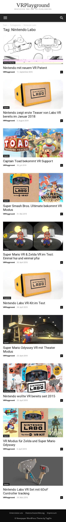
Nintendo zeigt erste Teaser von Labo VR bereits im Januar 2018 (32, 114)
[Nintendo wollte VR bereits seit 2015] (33, 377)
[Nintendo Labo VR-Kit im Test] (33, 284)
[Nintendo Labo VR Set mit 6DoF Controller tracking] (33, 471)
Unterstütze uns (16, 513)
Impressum (52, 513)
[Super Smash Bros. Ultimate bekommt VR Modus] (33, 187)
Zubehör (7, 298)
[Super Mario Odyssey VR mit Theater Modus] (33, 329)
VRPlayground (9, 72)
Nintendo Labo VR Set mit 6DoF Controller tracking (25, 491)
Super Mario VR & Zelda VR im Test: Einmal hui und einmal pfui (28, 256)
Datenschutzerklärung (35, 513)
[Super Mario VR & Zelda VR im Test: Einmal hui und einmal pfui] (33, 236)
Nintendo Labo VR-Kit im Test (24, 303)
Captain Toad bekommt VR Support (28, 161)
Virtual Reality (9, 63)
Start (5, 25)
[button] (5, 18)
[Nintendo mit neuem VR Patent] (33, 49)
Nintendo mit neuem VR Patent (25, 68)
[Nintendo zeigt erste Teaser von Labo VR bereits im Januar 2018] (33, 94)
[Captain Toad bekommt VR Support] (33, 142)
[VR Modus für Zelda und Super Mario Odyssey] (33, 422)
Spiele (6, 107)
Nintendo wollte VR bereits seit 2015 (29, 396)
